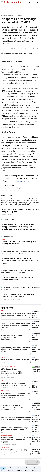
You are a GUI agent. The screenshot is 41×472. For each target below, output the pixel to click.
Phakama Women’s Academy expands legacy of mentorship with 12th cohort (16, 419)
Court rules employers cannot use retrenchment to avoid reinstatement (15, 384)
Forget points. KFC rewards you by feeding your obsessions (11, 338)
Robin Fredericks (5, 444)
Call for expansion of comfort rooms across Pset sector (17, 278)
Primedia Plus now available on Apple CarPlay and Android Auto (18, 295)
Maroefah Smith (5, 399)
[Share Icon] (30, 317)
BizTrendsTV (11, 15)
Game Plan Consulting (7, 412)
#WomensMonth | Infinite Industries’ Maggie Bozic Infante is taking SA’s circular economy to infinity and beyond (19, 226)
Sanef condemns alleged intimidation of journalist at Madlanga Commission (15, 325)
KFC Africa (4, 342)
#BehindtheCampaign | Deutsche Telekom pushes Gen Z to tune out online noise (20, 260)
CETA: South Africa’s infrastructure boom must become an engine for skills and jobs (11, 372)
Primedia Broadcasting (8, 299)
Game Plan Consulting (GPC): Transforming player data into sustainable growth (12, 407)
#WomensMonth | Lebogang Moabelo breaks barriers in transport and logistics (16, 440)
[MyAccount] (37, 2)
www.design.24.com (25, 181)
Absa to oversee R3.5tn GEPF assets (15, 360)
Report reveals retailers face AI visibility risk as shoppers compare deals (16, 314)
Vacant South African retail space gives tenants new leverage (19, 242)
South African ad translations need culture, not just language (20, 210)
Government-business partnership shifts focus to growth (14, 451)
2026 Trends (4, 15)
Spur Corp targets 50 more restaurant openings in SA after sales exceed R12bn (15, 350)
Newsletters (19, 15)
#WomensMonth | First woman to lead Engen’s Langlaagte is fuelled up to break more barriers (16, 395)
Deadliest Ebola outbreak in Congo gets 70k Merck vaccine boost (14, 429)
